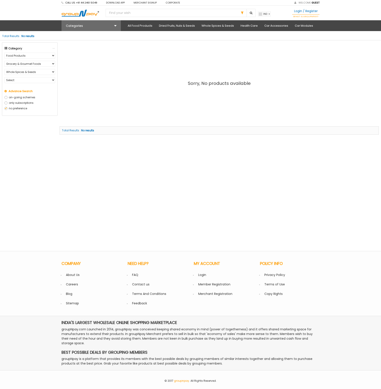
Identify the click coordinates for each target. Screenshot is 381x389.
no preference (18, 108)
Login (202, 275)
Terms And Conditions (149, 294)
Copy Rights (273, 294)
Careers (72, 284)
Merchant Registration (215, 294)
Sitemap (72, 303)
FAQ (135, 275)
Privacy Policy (274, 275)
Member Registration (214, 284)
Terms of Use (274, 284)
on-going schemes (22, 97)
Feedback (139, 303)
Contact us (140, 284)
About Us (73, 275)
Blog (69, 294)
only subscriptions (21, 103)
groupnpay (181, 381)
